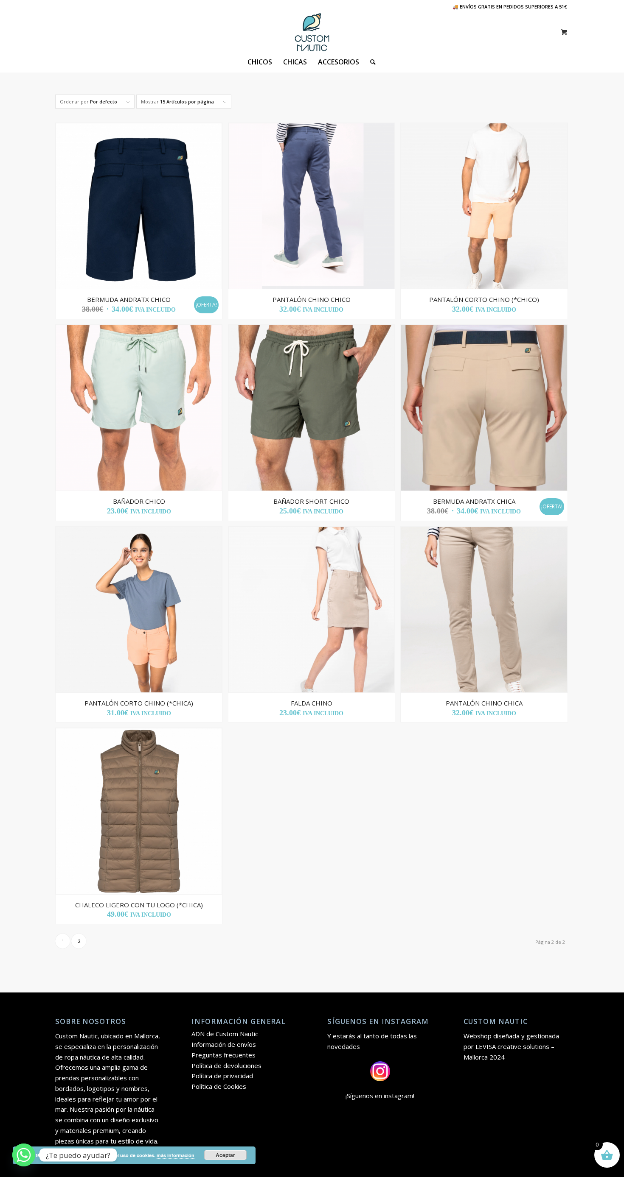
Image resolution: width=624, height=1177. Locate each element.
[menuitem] (260, 62)
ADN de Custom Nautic (224, 1033)
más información (175, 1155)
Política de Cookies (218, 1086)
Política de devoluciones (226, 1065)
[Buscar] (370, 62)
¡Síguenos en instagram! (380, 1095)
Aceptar (225, 1155)
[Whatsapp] (23, 1155)
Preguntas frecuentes (223, 1055)
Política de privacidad (222, 1075)
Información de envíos (223, 1044)
